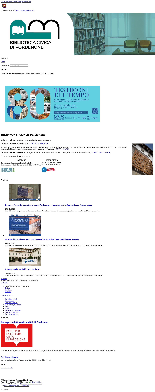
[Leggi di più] (52, 130)
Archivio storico (9, 357)
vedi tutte (4, 279)
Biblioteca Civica (6, 295)
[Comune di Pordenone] (12, 8)
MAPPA (38, 382)
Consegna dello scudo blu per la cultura (22, 269)
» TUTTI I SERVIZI (62, 149)
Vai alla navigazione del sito (21, 2)
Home (3, 62)
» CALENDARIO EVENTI (100, 152)
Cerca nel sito (5, 65)
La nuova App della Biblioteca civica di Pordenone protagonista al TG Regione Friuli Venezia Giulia (48, 205)
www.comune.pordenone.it (25, 10)
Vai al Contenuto (6, 2)
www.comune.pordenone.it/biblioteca (16, 386)
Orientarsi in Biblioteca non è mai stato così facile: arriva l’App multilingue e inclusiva (42, 239)
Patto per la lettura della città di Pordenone (24, 322)
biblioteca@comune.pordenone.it (31, 384)
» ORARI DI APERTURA (39, 143)
